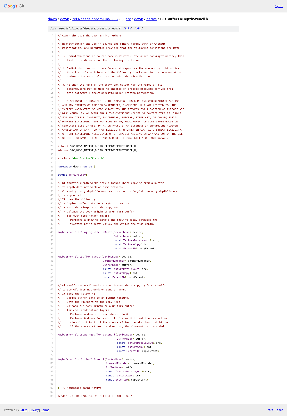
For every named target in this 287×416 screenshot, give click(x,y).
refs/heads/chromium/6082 (95, 19)
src (128, 19)
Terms (45, 410)
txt (270, 410)
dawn (52, 19)
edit (139, 28)
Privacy (34, 410)
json (280, 410)
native (151, 19)
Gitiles (23, 410)
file (128, 28)
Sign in (279, 6)
